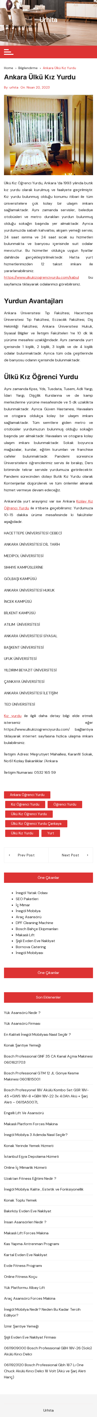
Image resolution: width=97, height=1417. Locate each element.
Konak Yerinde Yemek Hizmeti (28, 1145)
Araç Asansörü (28, 916)
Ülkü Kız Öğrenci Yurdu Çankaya (36, 823)
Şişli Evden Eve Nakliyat (35, 940)
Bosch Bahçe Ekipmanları (37, 928)
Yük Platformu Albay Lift (24, 1287)
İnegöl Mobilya (28, 910)
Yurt (50, 833)
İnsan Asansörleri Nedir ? (25, 1222)
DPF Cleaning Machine (34, 922)
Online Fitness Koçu (20, 1276)
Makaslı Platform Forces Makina (31, 1123)
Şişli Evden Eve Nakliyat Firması (30, 1337)
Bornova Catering (31, 946)
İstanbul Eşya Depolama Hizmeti (31, 1156)
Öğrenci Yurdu (64, 804)
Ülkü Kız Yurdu (22, 833)
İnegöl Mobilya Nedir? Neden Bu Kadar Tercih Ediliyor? (42, 1312)
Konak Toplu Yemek (20, 1200)
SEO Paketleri (27, 898)
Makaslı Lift (25, 934)
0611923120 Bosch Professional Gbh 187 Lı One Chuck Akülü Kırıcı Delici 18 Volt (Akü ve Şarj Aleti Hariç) (45, 1370)
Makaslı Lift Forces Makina (26, 1233)
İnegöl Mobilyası (29, 952)
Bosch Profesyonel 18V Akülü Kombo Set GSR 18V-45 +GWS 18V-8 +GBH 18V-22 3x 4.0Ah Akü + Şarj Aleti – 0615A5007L (46, 1096)
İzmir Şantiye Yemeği (21, 1326)
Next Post (70, 855)
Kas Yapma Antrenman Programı (31, 1243)
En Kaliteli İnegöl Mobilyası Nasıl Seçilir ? (37, 1034)
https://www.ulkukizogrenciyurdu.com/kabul (41, 277)
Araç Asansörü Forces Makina (29, 1298)
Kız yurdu (12, 715)
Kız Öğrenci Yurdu (25, 804)
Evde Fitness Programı (23, 1265)
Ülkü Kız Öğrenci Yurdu (29, 814)
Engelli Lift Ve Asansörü (24, 1112)
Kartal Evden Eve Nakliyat (25, 1254)
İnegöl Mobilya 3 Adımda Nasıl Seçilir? (36, 1134)
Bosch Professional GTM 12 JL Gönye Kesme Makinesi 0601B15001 (41, 1076)
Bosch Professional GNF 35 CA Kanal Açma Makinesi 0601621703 (48, 1059)
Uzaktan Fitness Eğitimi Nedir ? (30, 1178)
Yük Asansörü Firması (22, 1023)
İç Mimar (23, 905)
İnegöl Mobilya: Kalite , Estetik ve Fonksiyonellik (44, 1189)
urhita (13, 87)
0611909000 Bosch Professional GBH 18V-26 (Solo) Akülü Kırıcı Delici (48, 1351)
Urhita (48, 19)
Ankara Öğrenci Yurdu (27, 794)
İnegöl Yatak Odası (32, 892)
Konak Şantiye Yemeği (22, 1045)
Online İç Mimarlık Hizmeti (25, 1167)
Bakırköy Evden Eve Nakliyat (27, 1211)
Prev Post (26, 855)
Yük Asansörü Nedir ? (22, 1012)
